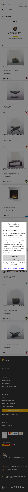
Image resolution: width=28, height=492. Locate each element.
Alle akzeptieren (14, 256)
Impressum (21, 268)
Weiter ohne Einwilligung (14, 260)
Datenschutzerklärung (10, 268)
